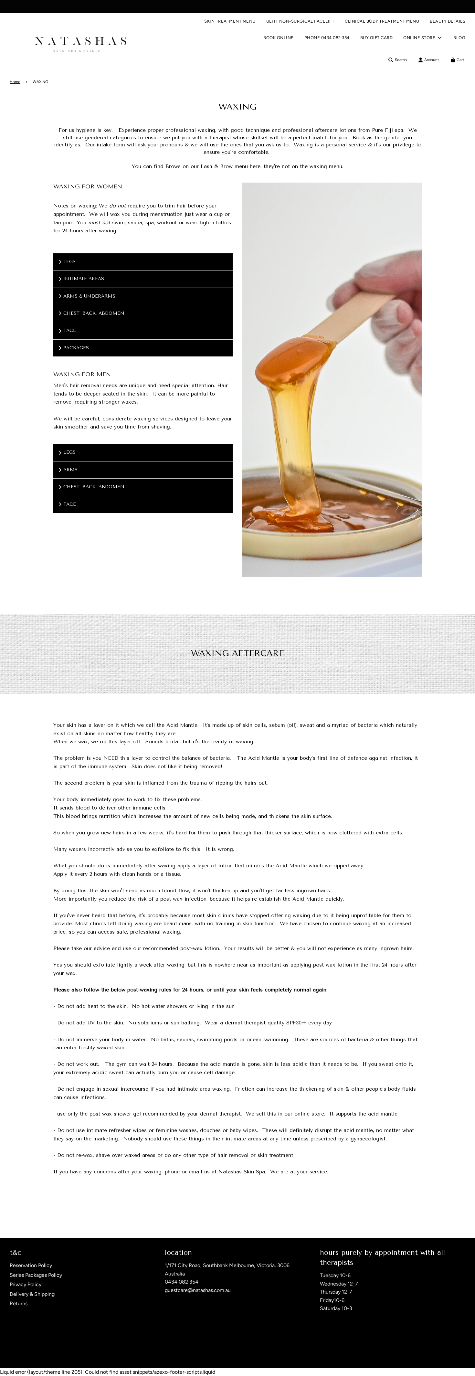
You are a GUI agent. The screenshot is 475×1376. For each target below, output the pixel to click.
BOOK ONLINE (278, 37)
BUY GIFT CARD (376, 37)
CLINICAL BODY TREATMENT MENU (382, 21)
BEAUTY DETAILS (447, 21)
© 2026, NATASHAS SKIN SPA (36, 1351)
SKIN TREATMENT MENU (230, 21)
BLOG (459, 37)
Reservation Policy (31, 1265)
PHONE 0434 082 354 (327, 37)
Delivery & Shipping (32, 1294)
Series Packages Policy (36, 1275)
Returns (18, 1303)
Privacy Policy (25, 1284)
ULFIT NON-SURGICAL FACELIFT (300, 21)
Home (15, 81)
